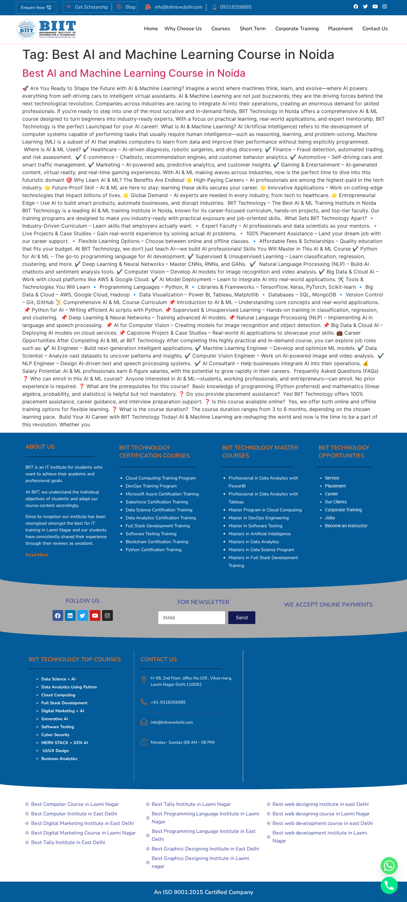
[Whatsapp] (389, 865)
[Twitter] (365, 6)
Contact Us (375, 28)
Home (151, 28)
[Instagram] (385, 6)
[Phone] (389, 885)
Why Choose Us (183, 28)
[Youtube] (375, 6)
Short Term (253, 28)
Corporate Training (297, 28)
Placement (340, 28)
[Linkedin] (70, 615)
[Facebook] (356, 6)
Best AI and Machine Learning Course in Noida (133, 73)
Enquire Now (33, 8)
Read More (36, 555)
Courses (220, 28)
